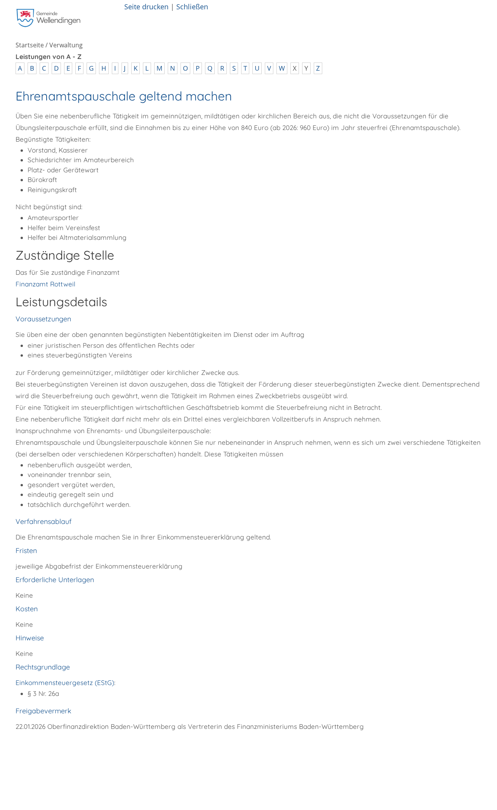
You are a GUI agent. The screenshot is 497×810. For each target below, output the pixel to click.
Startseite (30, 45)
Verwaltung (66, 45)
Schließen (192, 6)
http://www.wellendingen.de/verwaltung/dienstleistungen (159, 748)
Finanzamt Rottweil (45, 284)
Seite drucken (146, 6)
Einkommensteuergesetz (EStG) (65, 682)
